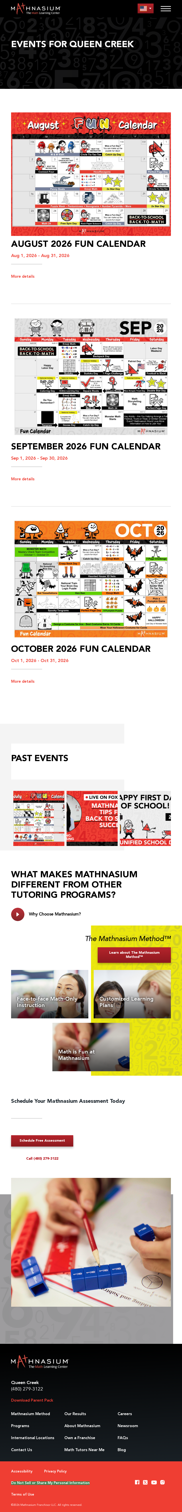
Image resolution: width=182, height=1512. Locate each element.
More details (23, 277)
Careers (125, 1414)
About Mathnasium (82, 1426)
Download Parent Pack (32, 1400)
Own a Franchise (79, 1438)
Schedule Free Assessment (42, 1141)
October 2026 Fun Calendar (80, 649)
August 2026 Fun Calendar (78, 244)
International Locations (32, 1438)
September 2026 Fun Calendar (85, 447)
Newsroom (128, 1426)
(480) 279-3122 (27, 1389)
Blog (122, 1450)
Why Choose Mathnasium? (55, 914)
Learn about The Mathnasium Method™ (134, 955)
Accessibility (21, 1471)
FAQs (123, 1438)
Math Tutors (84, 1450)
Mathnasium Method (30, 1414)
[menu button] (146, 8)
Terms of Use (22, 1494)
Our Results (75, 1414)
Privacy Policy (55, 1471)
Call (42, 1159)
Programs (20, 1426)
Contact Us (21, 1450)
